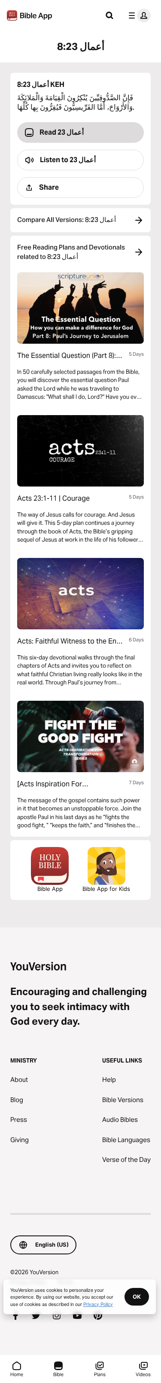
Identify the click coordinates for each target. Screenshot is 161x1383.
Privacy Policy (98, 1303)
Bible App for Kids (106, 888)
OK (137, 1296)
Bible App (50, 888)
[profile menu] (138, 15)
